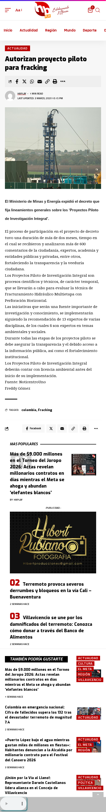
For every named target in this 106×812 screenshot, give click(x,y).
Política (85, 782)
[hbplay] (53, 9)
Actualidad (17, 48)
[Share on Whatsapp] (32, 81)
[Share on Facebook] (16, 81)
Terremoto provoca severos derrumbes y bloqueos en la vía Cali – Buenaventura (50, 590)
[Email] (39, 81)
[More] (62, 81)
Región (84, 674)
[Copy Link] (47, 81)
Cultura (85, 663)
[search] (97, 10)
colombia (28, 410)
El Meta (85, 669)
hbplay (22, 93)
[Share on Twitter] (24, 81)
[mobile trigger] (9, 10)
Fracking (45, 410)
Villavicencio (90, 679)
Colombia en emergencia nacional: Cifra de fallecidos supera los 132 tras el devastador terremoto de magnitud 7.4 (38, 715)
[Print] (55, 81)
